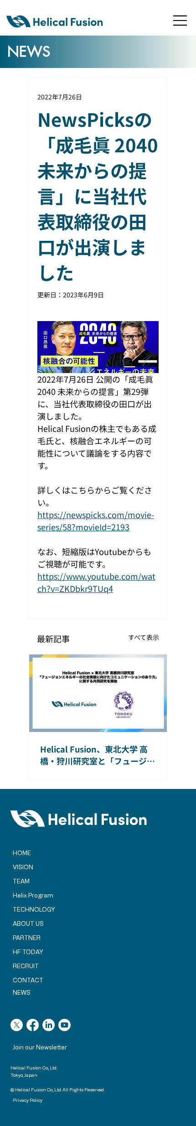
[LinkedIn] (48, 1025)
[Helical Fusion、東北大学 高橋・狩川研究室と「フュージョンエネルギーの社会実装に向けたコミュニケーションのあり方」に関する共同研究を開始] (98, 693)
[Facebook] (32, 1025)
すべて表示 (143, 637)
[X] (16, 1025)
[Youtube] (64, 1025)
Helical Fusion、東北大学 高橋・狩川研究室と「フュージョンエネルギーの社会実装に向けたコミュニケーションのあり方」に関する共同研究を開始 (97, 755)
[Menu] (180, 20)
